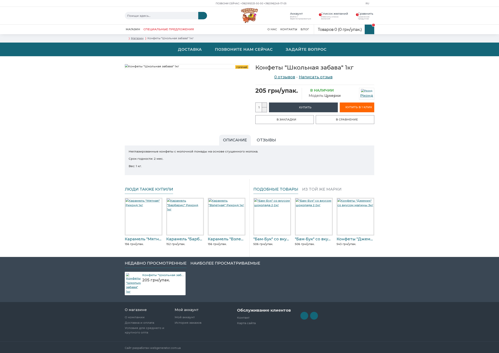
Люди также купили (149, 189)
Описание (235, 140)
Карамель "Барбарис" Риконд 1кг (185, 239)
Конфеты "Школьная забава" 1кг (163, 275)
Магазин (137, 38)
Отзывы (266, 140)
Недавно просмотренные (156, 263)
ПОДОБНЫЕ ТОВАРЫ (275, 189)
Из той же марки (322, 189)
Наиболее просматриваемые (225, 263)
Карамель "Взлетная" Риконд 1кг (226, 239)
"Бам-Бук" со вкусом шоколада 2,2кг (272, 239)
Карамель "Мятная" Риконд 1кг (143, 239)
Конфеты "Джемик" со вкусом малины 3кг (355, 239)
